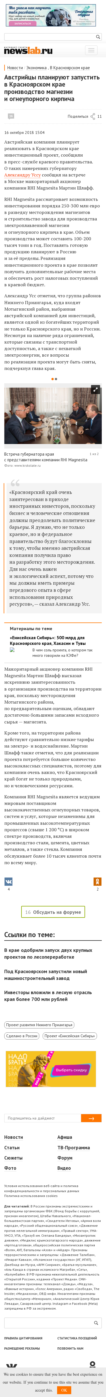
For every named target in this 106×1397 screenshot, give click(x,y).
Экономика (36, 67)
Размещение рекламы (22, 1348)
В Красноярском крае (70, 67)
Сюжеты (13, 1158)
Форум (64, 1158)
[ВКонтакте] (46, 1366)
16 (11, 116)
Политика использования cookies (31, 1196)
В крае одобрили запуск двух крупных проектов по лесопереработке (48, 953)
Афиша (64, 1137)
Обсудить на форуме (57, 912)
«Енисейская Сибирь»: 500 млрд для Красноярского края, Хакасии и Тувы (48, 640)
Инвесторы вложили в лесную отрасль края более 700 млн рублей (48, 995)
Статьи (12, 1147)
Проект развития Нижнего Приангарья (39, 1024)
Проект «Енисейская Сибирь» (70, 1035)
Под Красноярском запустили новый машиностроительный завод (45, 974)
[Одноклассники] (95, 1366)
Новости (15, 67)
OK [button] (64, 1390)
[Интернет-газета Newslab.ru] (28, 50)
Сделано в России (21, 1035)
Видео (64, 1168)
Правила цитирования (23, 1338)
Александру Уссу (22, 175)
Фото (10, 1168)
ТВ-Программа (73, 1147)
